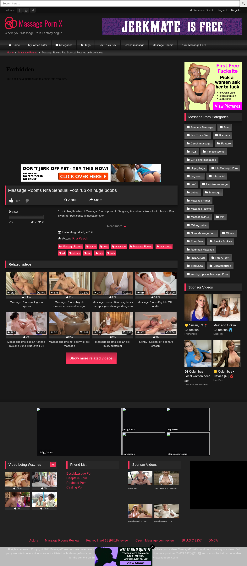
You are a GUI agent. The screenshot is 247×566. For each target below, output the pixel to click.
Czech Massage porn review (154, 540)
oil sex (76, 253)
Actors (33, 540)
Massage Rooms (163, 44)
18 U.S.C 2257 (191, 540)
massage (120, 246)
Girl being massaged (203, 159)
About (72, 200)
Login (221, 10)
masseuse (165, 246)
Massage (214, 192)
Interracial (219, 176)
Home (16, 44)
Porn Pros (197, 241)
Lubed (195, 192)
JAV (193, 184)
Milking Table (199, 225)
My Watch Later (37, 44)
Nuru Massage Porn (194, 44)
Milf (222, 216)
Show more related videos (91, 358)
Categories (65, 44)
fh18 (193, 151)
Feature (226, 143)
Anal (226, 127)
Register (236, 10)
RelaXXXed (198, 257)
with (112, 253)
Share (97, 200)
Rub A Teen (222, 257)
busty (93, 246)
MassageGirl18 (200, 216)
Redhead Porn (76, 482)
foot (105, 246)
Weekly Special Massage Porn (209, 274)
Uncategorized (222, 265)
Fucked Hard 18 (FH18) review (107, 540)
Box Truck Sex (107, 44)
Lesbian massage (217, 184)
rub (89, 253)
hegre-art (196, 176)
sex (101, 253)
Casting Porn (75, 487)
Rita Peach (80, 238)
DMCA (213, 540)
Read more (115, 226)
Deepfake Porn (76, 478)
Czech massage (134, 44)
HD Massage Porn (226, 168)
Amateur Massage (202, 127)
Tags (88, 44)
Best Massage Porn (79, 473)
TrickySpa (197, 265)
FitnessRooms (215, 151)
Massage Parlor (200, 200)
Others (230, 233)
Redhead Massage (202, 249)
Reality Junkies (223, 241)
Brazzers (224, 135)
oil (63, 253)
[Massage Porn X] (34, 23)
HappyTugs (198, 168)
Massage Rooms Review (62, 540)
